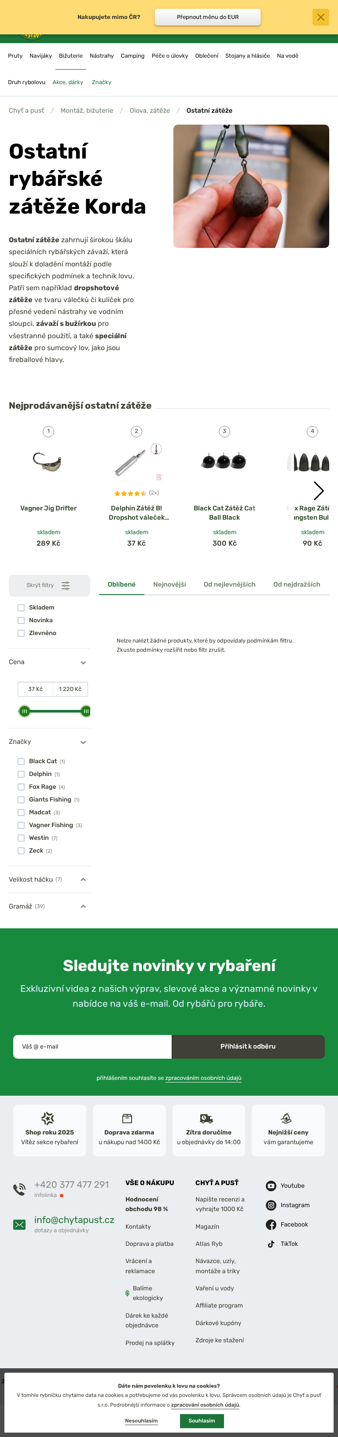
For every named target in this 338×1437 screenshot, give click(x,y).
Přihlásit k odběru (248, 1046)
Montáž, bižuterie (86, 111)
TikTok (289, 1244)
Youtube (293, 1185)
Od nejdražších (296, 584)
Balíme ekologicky (148, 1293)
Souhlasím (202, 1421)
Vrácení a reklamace (140, 1266)
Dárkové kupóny (218, 1323)
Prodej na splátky (150, 1343)
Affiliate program (219, 1306)
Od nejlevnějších (230, 584)
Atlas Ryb (208, 1244)
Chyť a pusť (26, 111)
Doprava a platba (149, 1244)
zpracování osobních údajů (205, 1405)
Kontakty (138, 1226)
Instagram (295, 1205)
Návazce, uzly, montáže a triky (217, 1266)
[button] (319, 491)
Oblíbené (122, 584)
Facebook (295, 1224)
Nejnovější (169, 584)
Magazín (207, 1226)
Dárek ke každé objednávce (146, 1320)
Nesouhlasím (141, 1421)
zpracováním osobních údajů (203, 1078)
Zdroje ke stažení (219, 1340)
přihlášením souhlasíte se (168, 1078)
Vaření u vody (214, 1288)
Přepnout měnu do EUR (208, 17)
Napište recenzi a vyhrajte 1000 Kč (220, 1204)
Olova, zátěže (150, 111)
